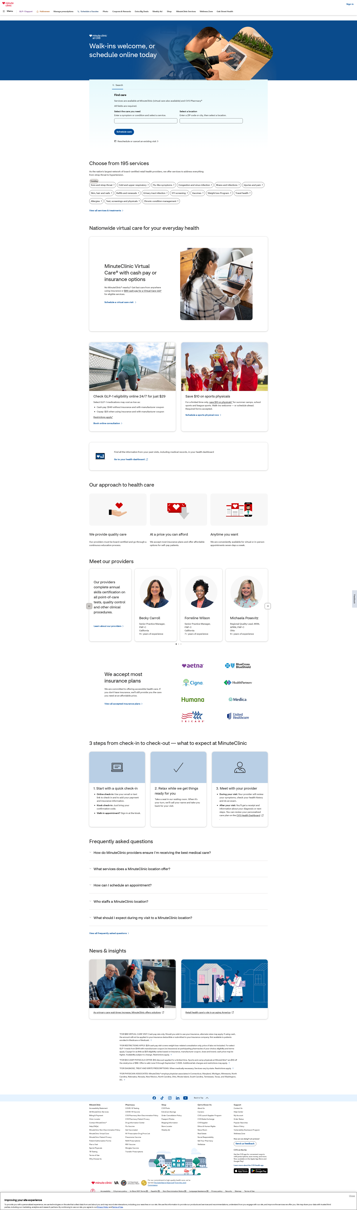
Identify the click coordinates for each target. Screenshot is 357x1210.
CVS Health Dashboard (248, 815)
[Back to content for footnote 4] (233, 1068)
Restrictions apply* (103, 417)
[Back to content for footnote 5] (124, 1080)
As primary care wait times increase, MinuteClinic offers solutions (127, 1012)
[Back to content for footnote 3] (229, 1063)
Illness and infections (226, 184)
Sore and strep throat (101, 184)
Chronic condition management (160, 201)
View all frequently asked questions (108, 933)
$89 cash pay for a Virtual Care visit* (143, 290)
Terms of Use (117, 1207)
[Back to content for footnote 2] (171, 1055)
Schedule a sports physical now (202, 414)
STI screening (179, 193)
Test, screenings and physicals (122, 201)
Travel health (241, 193)
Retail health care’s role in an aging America (208, 1012)
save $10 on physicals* (220, 402)
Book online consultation (106, 423)
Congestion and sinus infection (194, 184)
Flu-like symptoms (162, 184)
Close (352, 1195)
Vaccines (196, 193)
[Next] (268, 606)
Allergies (95, 201)
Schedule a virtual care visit (119, 302)
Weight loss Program (218, 193)
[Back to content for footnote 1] (151, 1040)
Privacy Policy (102, 1207)
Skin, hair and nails (100, 193)
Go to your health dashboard (129, 459)
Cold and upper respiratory (133, 184)
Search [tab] (119, 85)
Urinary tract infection (154, 193)
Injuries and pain (252, 184)
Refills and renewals (126, 193)
